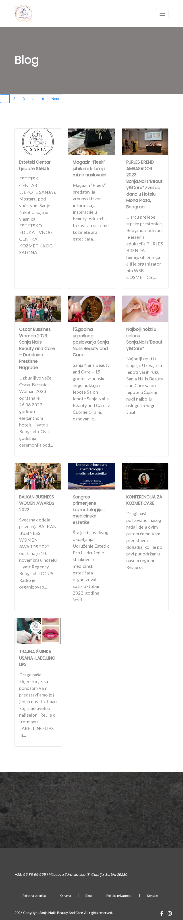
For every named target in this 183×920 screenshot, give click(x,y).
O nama (65, 895)
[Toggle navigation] (162, 13)
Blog (88, 895)
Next (55, 98)
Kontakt (152, 895)
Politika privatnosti (119, 895)
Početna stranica (34, 895)
